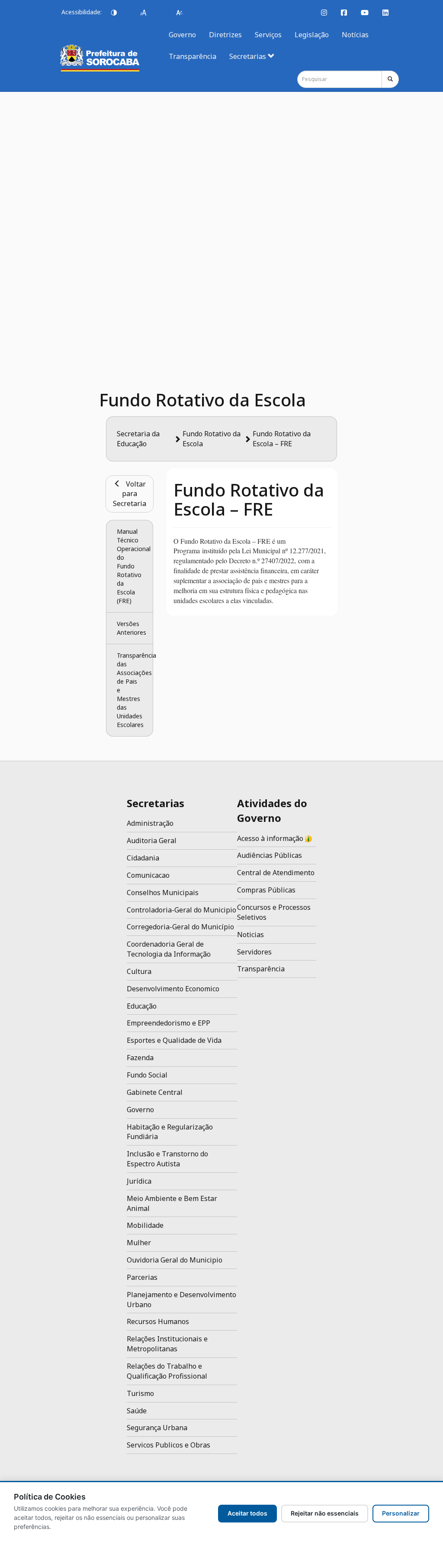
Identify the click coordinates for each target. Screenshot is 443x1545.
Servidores (254, 952)
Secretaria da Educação (138, 438)
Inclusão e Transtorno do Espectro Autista (167, 1158)
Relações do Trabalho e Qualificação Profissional (167, 1371)
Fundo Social (147, 1075)
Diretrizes (225, 34)
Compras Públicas (266, 890)
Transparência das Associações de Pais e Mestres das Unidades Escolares (135, 690)
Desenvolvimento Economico (173, 988)
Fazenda (140, 1057)
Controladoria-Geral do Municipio (181, 910)
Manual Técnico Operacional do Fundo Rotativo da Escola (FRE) (134, 566)
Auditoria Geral (152, 840)
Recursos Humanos (158, 1321)
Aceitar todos (247, 1513)
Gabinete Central (155, 1092)
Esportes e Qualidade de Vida (174, 1040)
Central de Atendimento (276, 872)
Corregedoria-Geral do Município (180, 927)
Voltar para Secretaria (129, 494)
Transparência (192, 56)
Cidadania (143, 858)
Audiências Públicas (269, 855)
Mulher (139, 1242)
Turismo (140, 1393)
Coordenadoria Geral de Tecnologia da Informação (169, 949)
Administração (150, 823)
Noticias (250, 934)
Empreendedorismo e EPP (168, 1023)
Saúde (137, 1410)
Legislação (312, 34)
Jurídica (139, 1181)
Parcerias (142, 1277)
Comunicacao (148, 875)
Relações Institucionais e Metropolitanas (167, 1343)
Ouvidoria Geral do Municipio (174, 1260)
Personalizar (401, 1513)
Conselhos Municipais (163, 892)
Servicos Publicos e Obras (168, 1445)
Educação (142, 1006)
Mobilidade (145, 1225)
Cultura (139, 971)
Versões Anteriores (131, 628)
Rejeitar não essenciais (325, 1513)
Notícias (355, 34)
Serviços (268, 34)
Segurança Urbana (157, 1427)
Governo (182, 34)
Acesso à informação (271, 838)
